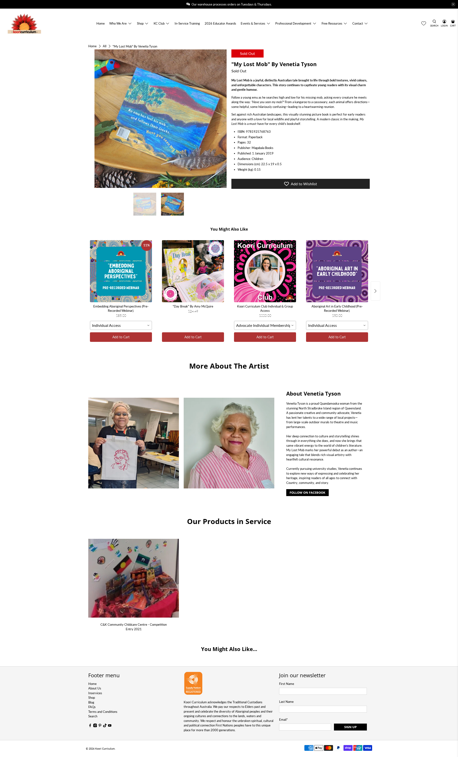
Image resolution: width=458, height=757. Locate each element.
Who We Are (118, 23)
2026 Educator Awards (220, 23)
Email (283, 719)
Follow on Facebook (307, 492)
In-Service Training (187, 23)
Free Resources (332, 23)
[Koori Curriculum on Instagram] (95, 726)
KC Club (159, 23)
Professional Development (293, 23)
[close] (453, 4)
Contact (357, 23)
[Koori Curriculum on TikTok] (105, 726)
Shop (140, 23)
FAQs (92, 707)
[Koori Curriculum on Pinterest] (100, 726)
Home (100, 23)
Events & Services (253, 23)
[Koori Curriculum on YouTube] (110, 726)
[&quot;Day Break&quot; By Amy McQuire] (193, 271)
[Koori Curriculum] (24, 23)
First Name (286, 684)
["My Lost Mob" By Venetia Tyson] (157, 118)
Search (92, 716)
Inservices (95, 693)
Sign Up (350, 727)
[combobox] (121, 325)
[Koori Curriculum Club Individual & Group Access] (265, 271)
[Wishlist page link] (423, 23)
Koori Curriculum (105, 748)
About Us (94, 688)
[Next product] (375, 291)
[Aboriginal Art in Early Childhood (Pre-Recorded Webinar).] (337, 271)
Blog (91, 702)
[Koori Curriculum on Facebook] (90, 726)
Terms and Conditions (102, 712)
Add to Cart (121, 337)
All (104, 46)
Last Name (286, 702)
